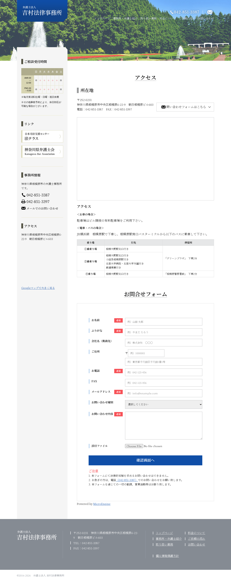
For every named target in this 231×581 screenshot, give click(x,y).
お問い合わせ (206, 18)
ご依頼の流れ (187, 18)
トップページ (102, 18)
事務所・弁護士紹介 (125, 18)
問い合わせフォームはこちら (186, 106)
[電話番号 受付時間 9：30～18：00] (186, 8)
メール (210, 8)
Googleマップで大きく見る (38, 288)
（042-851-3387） (127, 480)
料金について (168, 18)
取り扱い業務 (148, 18)
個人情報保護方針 (167, 556)
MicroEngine (101, 504)
